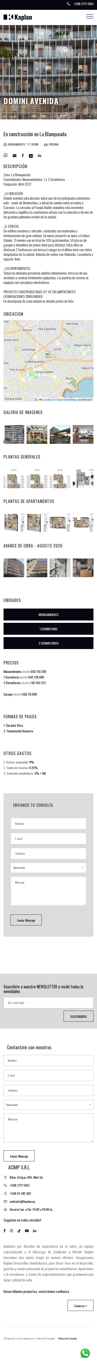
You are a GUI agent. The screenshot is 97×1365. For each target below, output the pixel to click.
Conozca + (80, 1305)
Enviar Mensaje (26, 920)
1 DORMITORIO (48, 628)
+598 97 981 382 (20, 1193)
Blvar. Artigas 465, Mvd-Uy (26, 1177)
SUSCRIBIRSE (78, 1016)
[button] (49, 356)
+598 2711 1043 (19, 1185)
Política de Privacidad (67, 1338)
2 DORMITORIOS (49, 643)
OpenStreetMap (66, 399)
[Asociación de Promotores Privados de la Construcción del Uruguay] (72, 1350)
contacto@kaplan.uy (22, 1201)
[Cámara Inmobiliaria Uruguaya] (58, 1350)
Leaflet (46, 399)
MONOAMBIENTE (49, 614)
